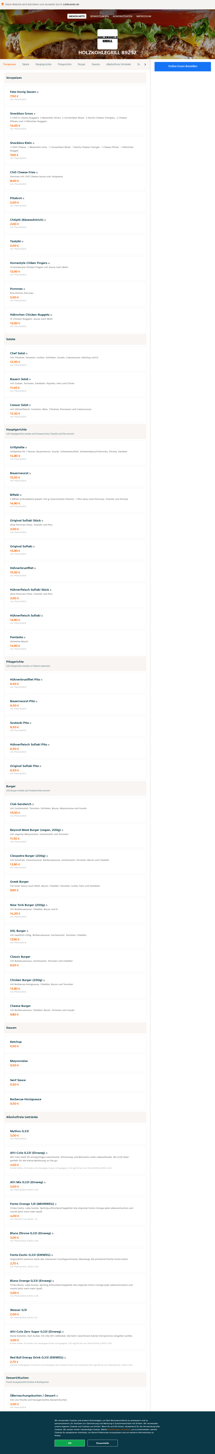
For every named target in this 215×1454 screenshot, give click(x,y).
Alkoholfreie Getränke (118, 64)
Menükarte (77, 16)
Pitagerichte (65, 64)
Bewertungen (99, 16)
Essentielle (102, 1443)
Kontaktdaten (122, 16)
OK (70, 1443)
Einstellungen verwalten (119, 1429)
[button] (145, 64)
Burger (81, 64)
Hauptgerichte (44, 64)
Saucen (96, 64)
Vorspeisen (9, 64)
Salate (25, 64)
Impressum (143, 16)
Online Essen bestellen (182, 66)
